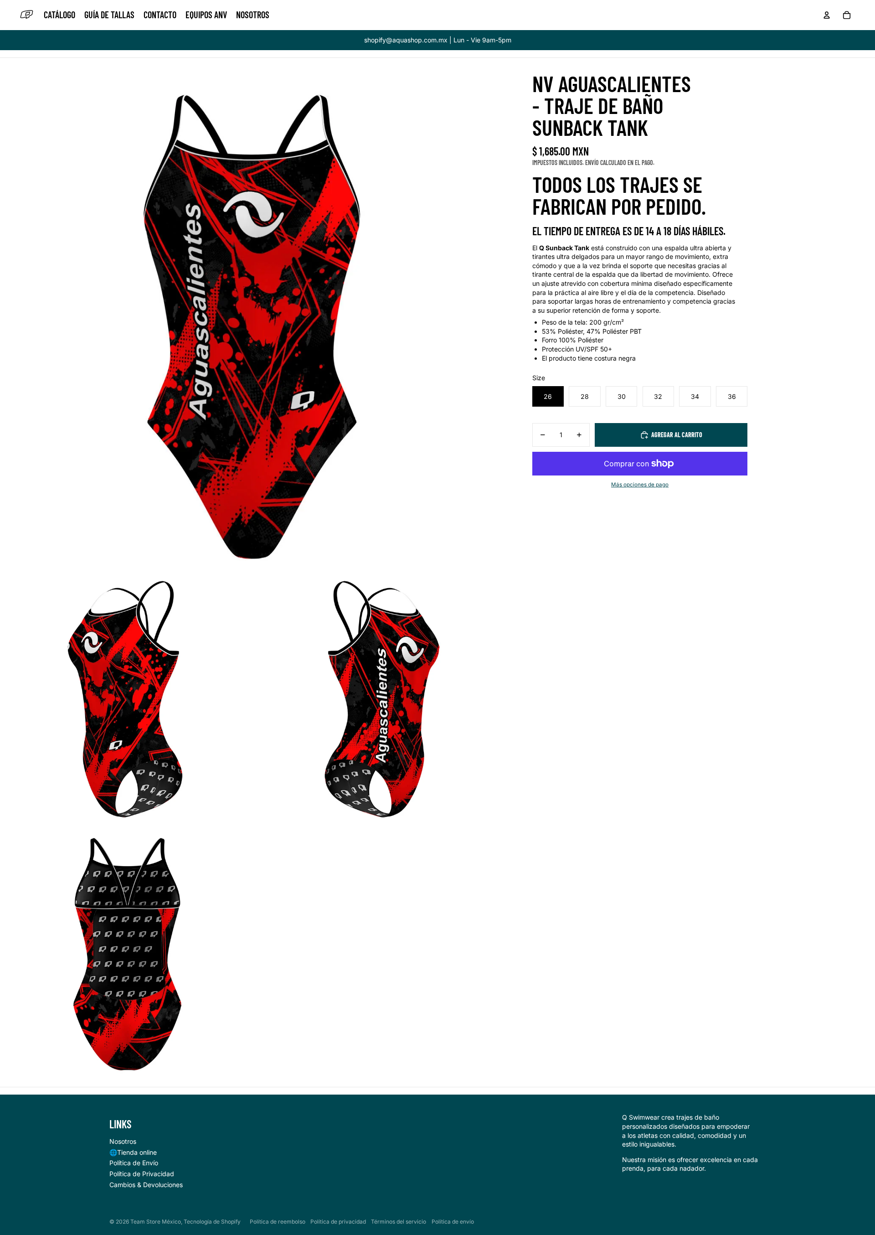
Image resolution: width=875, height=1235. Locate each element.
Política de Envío (133, 1163)
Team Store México (155, 1221)
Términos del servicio (398, 1221)
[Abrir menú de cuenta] (827, 15)
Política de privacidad (338, 1221)
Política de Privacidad (141, 1174)
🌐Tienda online (133, 1152)
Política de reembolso (277, 1221)
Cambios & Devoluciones (146, 1184)
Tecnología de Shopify (212, 1221)
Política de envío (453, 1221)
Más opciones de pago (640, 484)
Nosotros (122, 1141)
